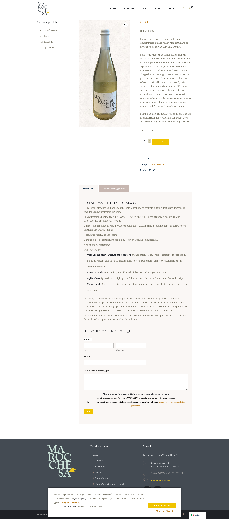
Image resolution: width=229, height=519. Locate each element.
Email (87, 356)
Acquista (161, 142)
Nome (86, 350)
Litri (144, 130)
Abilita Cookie (162, 505)
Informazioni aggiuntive (114, 188)
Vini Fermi (45, 35)
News (95, 455)
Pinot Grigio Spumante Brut (109, 484)
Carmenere (101, 466)
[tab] (88, 188)
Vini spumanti (47, 47)
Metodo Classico (48, 30)
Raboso (99, 460)
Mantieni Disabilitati (166, 511)
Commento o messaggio (96, 370)
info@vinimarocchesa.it (161, 480)
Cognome (120, 350)
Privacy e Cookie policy (69, 502)
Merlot (98, 472)
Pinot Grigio (101, 478)
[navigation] (197, 515)
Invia (88, 411)
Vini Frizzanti (158, 164)
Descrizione (89, 188)
